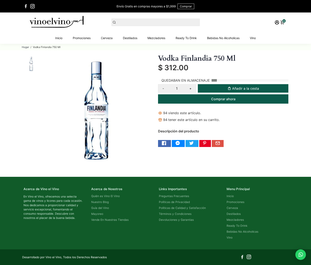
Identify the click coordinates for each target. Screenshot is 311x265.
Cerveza (107, 38)
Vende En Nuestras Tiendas (110, 219)
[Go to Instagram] (32, 6)
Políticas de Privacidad (174, 202)
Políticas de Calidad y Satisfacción (182, 208)
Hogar (25, 47)
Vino (253, 38)
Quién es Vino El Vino (105, 196)
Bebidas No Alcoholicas (223, 38)
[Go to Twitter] (192, 143)
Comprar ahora (223, 99)
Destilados (130, 38)
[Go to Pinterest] (205, 143)
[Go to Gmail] (218, 143)
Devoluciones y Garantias (176, 219)
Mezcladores (156, 38)
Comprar (186, 6)
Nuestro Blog (100, 202)
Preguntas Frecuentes (174, 196)
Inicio (58, 38)
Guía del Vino (100, 208)
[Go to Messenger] (178, 143)
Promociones (82, 38)
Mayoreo (97, 214)
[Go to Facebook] (25, 6)
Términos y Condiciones (175, 214)
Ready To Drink (186, 38)
